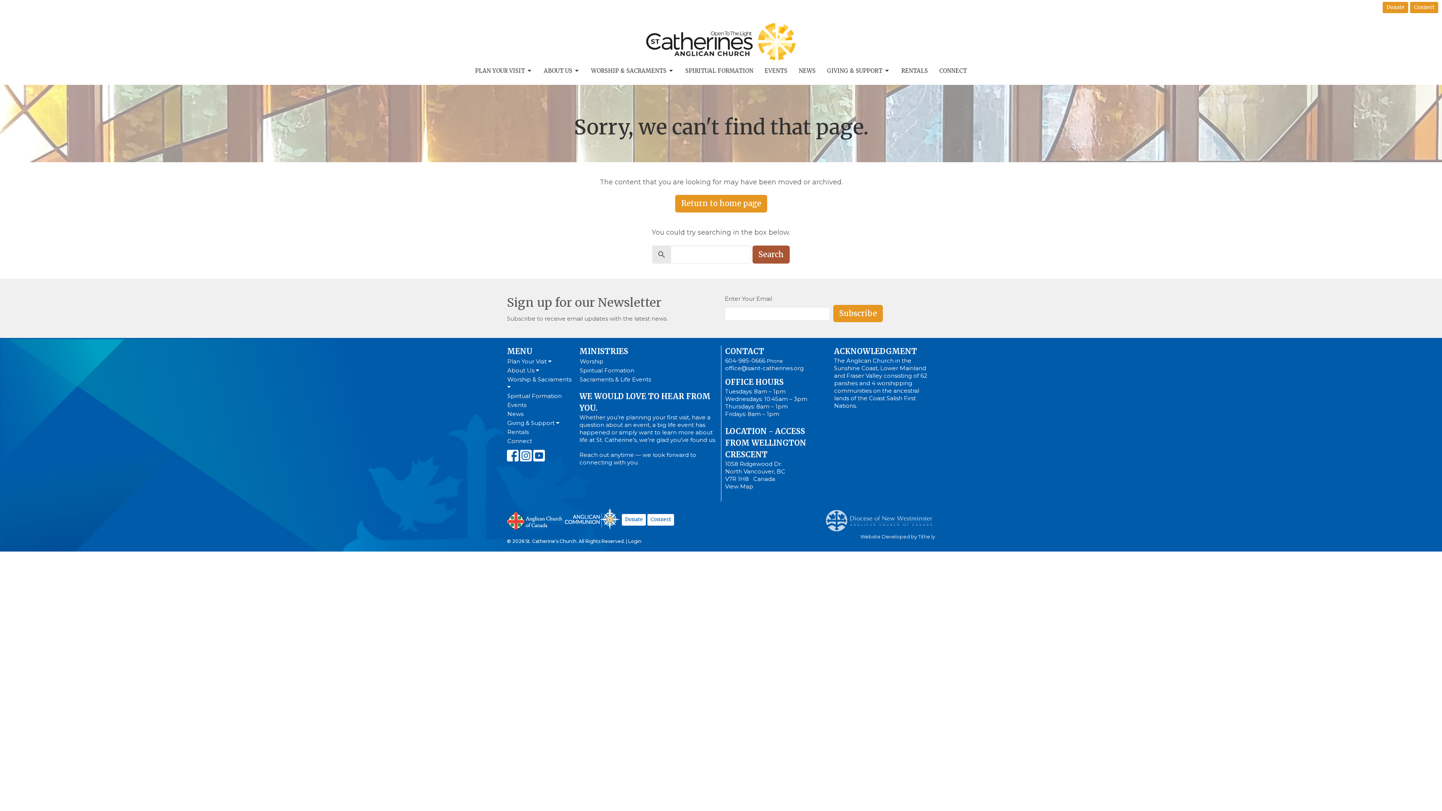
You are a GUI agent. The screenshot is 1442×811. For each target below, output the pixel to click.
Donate (1395, 7)
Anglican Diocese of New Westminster (882, 517)
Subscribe (858, 313)
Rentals (914, 70)
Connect (1424, 7)
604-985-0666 (745, 360)
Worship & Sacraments (629, 70)
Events (776, 70)
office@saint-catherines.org (764, 368)
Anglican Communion (592, 518)
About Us (558, 70)
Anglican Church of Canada (535, 520)
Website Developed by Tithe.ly (897, 537)
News (807, 70)
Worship (591, 361)
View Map (739, 486)
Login (634, 541)
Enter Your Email (748, 298)
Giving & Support (854, 70)
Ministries (603, 351)
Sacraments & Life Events (615, 379)
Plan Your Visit (500, 70)
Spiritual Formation (719, 70)
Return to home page (721, 203)
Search (771, 254)
